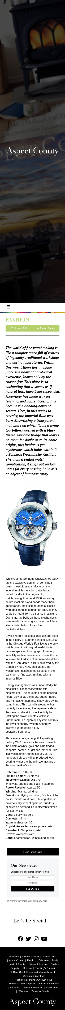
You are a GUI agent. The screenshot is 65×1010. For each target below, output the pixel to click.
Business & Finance (49, 983)
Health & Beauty (17, 964)
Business (14, 956)
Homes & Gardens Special (22, 983)
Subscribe (32, 888)
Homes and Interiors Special (40, 972)
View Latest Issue (32, 852)
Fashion (31, 960)
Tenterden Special (41, 991)
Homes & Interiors (38, 964)
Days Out (18, 972)
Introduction (52, 987)
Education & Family (49, 960)
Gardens (55, 964)
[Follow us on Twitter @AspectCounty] (28, 939)
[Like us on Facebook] (20, 939)
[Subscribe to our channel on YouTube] (44, 939)
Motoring (27, 968)
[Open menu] (8, 307)
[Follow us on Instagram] (36, 939)
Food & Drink (49, 956)
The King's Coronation (46, 968)
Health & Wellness (33, 987)
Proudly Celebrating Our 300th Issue (34, 980)
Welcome (23, 991)
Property (15, 968)
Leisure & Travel (30, 956)
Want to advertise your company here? (28, 901)
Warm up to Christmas (34, 976)
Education (15, 987)
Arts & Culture (16, 960)
